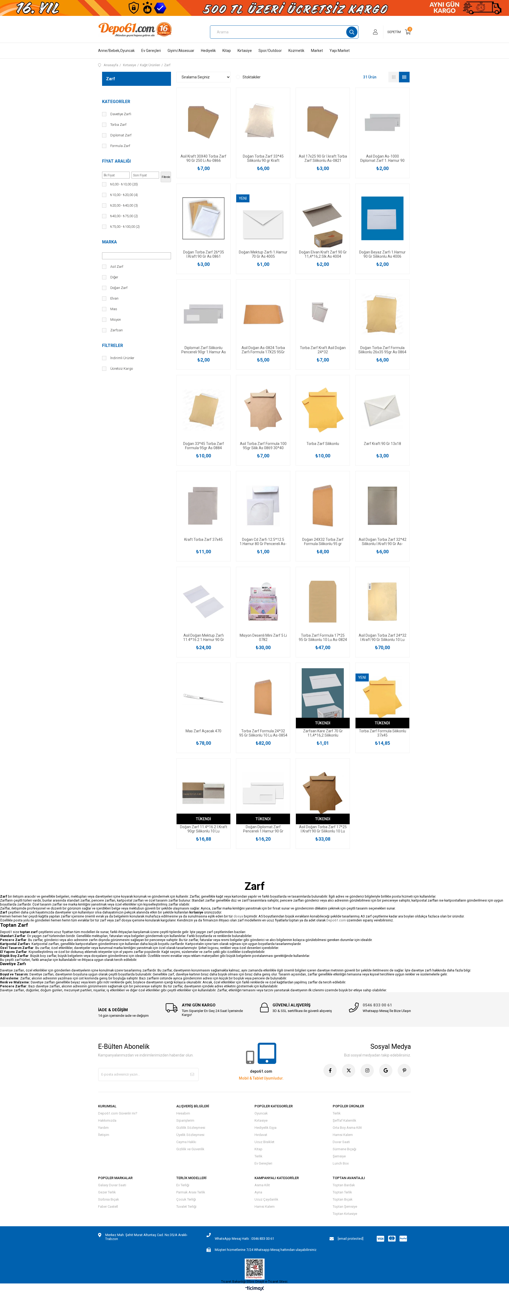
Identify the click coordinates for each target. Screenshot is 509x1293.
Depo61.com (336, 920)
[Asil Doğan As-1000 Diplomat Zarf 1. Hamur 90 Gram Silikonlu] (382, 122)
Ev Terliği (182, 1185)
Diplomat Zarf (120, 135)
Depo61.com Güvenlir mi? (117, 1113)
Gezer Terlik (107, 1192)
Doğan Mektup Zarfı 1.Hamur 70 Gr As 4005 (263, 254)
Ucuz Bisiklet (264, 1142)
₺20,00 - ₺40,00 (124, 205)
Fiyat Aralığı (116, 161)
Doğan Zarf (119, 288)
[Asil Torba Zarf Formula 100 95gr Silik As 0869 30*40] (263, 410)
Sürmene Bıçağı (344, 1149)
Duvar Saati (341, 1142)
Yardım (103, 1128)
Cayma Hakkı (186, 1142)
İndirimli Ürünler (122, 358)
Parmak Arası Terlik (190, 1192)
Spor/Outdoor (270, 50)
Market (317, 50)
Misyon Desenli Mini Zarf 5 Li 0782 (263, 637)
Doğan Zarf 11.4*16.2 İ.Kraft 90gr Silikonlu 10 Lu (203, 829)
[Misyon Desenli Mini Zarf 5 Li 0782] (263, 602)
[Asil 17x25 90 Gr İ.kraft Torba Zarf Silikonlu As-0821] (323, 122)
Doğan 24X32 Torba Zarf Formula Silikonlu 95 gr (323, 541)
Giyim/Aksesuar (181, 50)
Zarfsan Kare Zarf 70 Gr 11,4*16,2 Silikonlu (323, 733)
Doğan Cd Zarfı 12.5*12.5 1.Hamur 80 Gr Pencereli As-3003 (263, 541)
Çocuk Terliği (186, 1199)
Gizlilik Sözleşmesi (190, 1128)
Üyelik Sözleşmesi (190, 1135)
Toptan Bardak (344, 1185)
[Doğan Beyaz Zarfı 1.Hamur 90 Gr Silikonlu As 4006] (382, 218)
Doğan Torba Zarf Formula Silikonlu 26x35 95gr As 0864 (382, 350)
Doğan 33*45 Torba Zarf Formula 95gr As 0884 (203, 446)
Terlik (258, 1156)
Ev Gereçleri (151, 50)
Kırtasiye (245, 50)
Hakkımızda (107, 1120)
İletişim (103, 1135)
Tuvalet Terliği (186, 1207)
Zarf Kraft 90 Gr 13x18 (382, 444)
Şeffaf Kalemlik (344, 1120)
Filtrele (166, 177)
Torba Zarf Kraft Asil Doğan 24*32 (323, 350)
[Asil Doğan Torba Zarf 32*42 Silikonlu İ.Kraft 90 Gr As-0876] (382, 506)
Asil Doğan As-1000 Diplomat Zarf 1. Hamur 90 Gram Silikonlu (382, 158)
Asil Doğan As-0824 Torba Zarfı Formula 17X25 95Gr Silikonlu (263, 350)
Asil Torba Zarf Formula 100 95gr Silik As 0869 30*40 (263, 446)
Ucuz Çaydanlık (266, 1199)
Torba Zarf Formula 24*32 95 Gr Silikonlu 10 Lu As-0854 (263, 733)
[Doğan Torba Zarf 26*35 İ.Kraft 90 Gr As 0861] (203, 218)
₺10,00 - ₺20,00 (124, 195)
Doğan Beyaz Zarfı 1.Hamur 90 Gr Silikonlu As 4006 (382, 254)
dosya (238, 916)
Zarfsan (116, 330)
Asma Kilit (262, 1185)
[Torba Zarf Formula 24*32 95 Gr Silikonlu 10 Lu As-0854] (263, 697)
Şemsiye (339, 1156)
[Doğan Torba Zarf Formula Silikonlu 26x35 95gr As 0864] (382, 314)
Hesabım (183, 1113)
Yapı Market (340, 50)
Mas (113, 309)
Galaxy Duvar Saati (112, 1185)
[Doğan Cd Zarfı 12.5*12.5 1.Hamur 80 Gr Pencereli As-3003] (263, 506)
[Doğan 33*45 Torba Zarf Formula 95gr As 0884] (203, 410)
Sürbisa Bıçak (108, 1199)
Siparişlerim (185, 1120)
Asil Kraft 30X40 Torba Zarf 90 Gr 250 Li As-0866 (203, 158)
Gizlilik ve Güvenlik (190, 1149)
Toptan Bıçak (343, 1199)
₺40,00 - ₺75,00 (124, 216)
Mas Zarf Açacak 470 (203, 731)
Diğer (114, 277)
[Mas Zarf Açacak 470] (203, 697)
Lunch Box (341, 1163)
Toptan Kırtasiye (345, 1214)
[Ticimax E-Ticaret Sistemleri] (254, 1289)
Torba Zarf (118, 125)
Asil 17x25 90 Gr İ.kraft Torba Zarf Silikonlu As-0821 (323, 158)
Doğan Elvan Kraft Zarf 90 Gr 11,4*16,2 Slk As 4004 (323, 254)
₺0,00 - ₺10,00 (124, 184)
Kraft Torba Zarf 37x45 (203, 539)
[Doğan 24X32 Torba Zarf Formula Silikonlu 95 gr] (323, 506)
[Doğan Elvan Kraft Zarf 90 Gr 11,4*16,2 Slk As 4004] (323, 218)
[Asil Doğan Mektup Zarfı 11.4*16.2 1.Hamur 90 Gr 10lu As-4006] (203, 602)
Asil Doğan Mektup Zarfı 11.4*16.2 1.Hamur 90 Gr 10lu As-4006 (203, 637)
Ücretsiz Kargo (121, 369)
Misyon (115, 320)
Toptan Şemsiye (345, 1207)
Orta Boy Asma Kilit (347, 1128)
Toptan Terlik (342, 1192)
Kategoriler (116, 101)
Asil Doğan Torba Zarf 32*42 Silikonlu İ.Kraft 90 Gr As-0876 (382, 541)
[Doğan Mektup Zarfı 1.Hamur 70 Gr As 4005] (263, 218)
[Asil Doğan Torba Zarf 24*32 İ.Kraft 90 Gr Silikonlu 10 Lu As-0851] (382, 602)
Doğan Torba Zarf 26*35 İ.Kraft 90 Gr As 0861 (203, 254)
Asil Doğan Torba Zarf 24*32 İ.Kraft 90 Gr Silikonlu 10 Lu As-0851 (382, 637)
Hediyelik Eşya (265, 1128)
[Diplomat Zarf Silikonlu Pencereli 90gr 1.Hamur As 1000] (203, 314)
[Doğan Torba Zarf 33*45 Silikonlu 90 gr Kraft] (263, 122)
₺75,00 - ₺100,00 (125, 227)
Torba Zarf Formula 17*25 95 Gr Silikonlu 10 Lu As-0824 (323, 637)
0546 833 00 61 (377, 1005)
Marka (109, 241)
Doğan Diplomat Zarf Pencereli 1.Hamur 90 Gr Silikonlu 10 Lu (263, 829)
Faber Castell (108, 1207)
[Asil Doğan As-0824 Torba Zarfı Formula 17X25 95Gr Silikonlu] (263, 314)
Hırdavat (260, 1135)
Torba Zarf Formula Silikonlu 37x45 (382, 733)
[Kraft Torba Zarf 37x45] (203, 506)
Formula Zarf (120, 146)
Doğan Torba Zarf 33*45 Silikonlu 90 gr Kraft (263, 158)
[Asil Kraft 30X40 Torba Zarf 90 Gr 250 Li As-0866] (203, 122)
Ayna (258, 1192)
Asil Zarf (116, 267)
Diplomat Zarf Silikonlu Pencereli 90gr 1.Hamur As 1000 (203, 350)
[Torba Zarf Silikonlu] (323, 410)
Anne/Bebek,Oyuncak (116, 50)
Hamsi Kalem (343, 1135)
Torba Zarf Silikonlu (322, 444)
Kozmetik (296, 50)
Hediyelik (208, 50)
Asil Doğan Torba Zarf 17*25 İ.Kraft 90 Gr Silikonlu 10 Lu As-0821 (323, 829)
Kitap (226, 50)
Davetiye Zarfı (120, 114)
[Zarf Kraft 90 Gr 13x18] (382, 410)
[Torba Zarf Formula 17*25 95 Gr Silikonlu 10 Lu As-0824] (323, 602)
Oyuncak (261, 1113)
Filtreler (112, 345)
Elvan (114, 298)
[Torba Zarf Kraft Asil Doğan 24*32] (323, 314)
